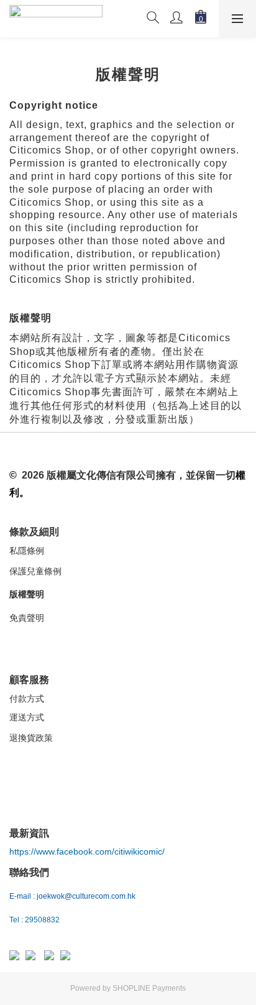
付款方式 (26, 699)
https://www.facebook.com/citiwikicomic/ (87, 851)
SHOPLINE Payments (149, 988)
